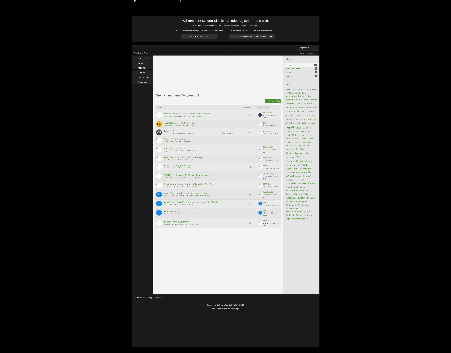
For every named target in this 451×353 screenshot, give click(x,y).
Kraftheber (290, 172)
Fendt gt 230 (300, 145)
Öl (306, 218)
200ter (194, 151)
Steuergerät (291, 194)
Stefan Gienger (169, 177)
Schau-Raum (190, 133)
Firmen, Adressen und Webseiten (200, 195)
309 (287, 89)
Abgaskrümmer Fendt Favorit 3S (180, 122)
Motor (289, 179)
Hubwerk (308, 161)
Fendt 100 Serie (303, 127)
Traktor (306, 194)
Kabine (299, 168)
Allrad (288, 92)
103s (309, 89)
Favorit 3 (305, 122)
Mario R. (167, 141)
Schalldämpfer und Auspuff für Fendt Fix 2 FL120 (188, 183)
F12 (287, 111)
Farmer (300, 111)
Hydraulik (301, 165)
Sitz (306, 190)
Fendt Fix (192, 160)
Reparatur (301, 187)
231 (298, 89)
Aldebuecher (268, 131)
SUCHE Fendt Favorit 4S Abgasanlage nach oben (187, 175)
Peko (288, 187)
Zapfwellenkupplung (304, 215)
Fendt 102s (290, 131)
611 (304, 89)
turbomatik (303, 197)
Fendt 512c (169, 131)
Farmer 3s (290, 119)
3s (302, 89)
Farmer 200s (311, 119)
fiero (165, 195)
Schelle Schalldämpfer (175, 139)
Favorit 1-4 (194, 125)
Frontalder (290, 149)
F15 (290, 111)
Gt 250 (302, 157)
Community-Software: (225, 305)
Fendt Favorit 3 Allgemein (176, 221)
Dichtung (313, 99)
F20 (294, 111)
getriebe (304, 153)
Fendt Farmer (306, 135)
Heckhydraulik (292, 161)
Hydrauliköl (291, 168)
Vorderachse (291, 205)
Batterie (302, 93)
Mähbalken (291, 183)
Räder (301, 190)
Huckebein (167, 160)
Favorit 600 (189, 205)
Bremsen (304, 99)
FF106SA (266, 184)
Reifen (293, 187)
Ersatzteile (298, 107)
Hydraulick (290, 165)
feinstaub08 (268, 192)
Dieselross (291, 103)
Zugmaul (289, 218)
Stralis (265, 123)
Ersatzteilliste (310, 107)
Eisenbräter (267, 112)
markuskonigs (168, 125)
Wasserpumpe (292, 208)
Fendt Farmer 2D (308, 138)
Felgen (312, 123)
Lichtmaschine (300, 176)
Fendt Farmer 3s (293, 142)
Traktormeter (291, 198)
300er (314, 89)
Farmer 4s (300, 119)
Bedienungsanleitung (295, 96)
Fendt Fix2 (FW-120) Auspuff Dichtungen (183, 157)
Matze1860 (168, 116)
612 (290, 89)
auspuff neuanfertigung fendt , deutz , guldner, (187, 193)
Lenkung (290, 175)
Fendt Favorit (306, 142)
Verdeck (289, 201)
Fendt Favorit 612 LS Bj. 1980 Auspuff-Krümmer (187, 113)
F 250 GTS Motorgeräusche (177, 165)
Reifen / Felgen (194, 224)
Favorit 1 (296, 123)
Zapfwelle (290, 215)
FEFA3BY (167, 168)
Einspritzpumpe (305, 103)
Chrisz (166, 133)
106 (294, 89)
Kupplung (300, 172)
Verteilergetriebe (301, 201)
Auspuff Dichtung (172, 148)
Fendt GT (290, 145)
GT (297, 157)
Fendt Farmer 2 (293, 138)
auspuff (295, 93)
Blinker (308, 96)
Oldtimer (311, 183)
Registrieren (304, 47)
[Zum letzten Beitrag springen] (260, 115)
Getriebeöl (290, 157)
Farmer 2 (290, 115)
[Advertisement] (217, 74)
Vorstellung (303, 204)
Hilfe (301, 160)
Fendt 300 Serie (302, 131)
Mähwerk (301, 183)
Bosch (289, 99)
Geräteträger (292, 153)
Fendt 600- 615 (171, 211)
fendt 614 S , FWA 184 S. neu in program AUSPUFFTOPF (191, 202)
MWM (303, 179)
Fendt (290, 127)
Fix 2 (308, 145)
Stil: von (225, 308)
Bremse (296, 99)
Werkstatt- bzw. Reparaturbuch (299, 211)
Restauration (292, 190)
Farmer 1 (310, 111)
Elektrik (289, 107)
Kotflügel (307, 168)
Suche (192, 141)
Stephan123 (168, 151)
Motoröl (296, 179)
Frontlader (301, 149)
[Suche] (315, 48)
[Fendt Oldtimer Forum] (225, 8)
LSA (309, 175)
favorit (289, 122)
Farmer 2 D (309, 115)
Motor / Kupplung (197, 116)
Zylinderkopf (299, 218)
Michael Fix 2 (168, 186)
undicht (312, 198)
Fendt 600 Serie (292, 135)
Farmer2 (299, 115)
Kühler (309, 172)
